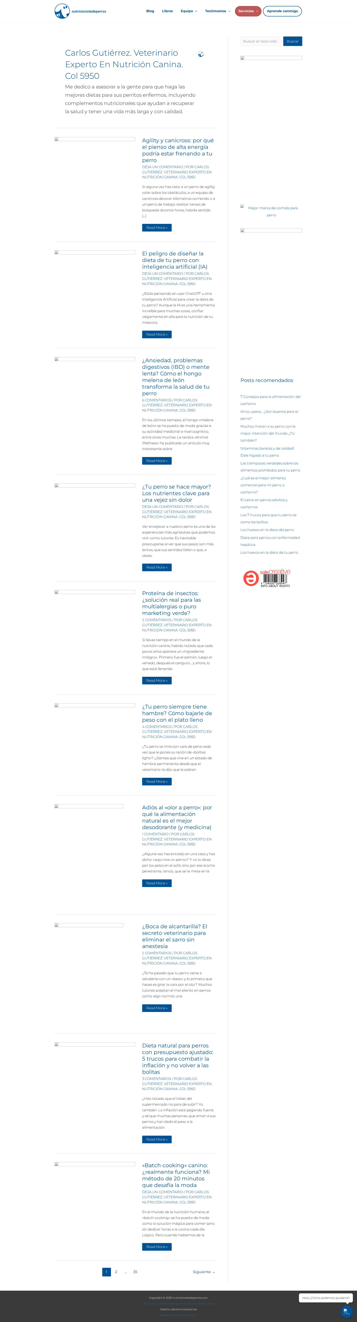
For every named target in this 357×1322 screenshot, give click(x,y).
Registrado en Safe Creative (178, 1315)
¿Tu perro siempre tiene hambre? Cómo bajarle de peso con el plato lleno (177, 713)
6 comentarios (156, 400)
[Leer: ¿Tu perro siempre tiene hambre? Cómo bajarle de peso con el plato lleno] (95, 728)
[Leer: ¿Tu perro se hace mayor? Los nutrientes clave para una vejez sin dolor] (95, 513)
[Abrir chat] (346, 1312)
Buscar (293, 41)
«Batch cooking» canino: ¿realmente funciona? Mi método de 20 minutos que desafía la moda (176, 1175)
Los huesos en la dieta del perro (267, 530)
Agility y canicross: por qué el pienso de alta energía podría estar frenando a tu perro (178, 150)
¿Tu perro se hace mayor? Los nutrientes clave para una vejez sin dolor (176, 493)
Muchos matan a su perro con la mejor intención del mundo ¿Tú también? (267, 433)
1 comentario (155, 834)
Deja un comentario (162, 167)
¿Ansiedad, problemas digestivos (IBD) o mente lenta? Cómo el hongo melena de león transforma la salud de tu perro (175, 377)
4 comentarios (157, 727)
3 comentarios (156, 1079)
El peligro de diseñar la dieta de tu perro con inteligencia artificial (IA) (175, 260)
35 (135, 1271)
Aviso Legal (150, 1303)
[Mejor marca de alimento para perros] (271, 211)
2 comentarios (156, 620)
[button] (195, 11)
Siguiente (204, 1271)
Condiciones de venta (173, 1303)
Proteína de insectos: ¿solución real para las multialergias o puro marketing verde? (171, 603)
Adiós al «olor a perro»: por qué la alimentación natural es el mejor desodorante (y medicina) (177, 817)
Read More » (157, 228)
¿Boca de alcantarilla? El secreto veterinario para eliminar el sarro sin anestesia (174, 936)
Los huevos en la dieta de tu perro (269, 552)
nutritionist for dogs (201, 1303)
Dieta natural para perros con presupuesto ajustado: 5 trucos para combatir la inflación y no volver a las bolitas (177, 1058)
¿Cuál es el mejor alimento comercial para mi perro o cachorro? (263, 485)
